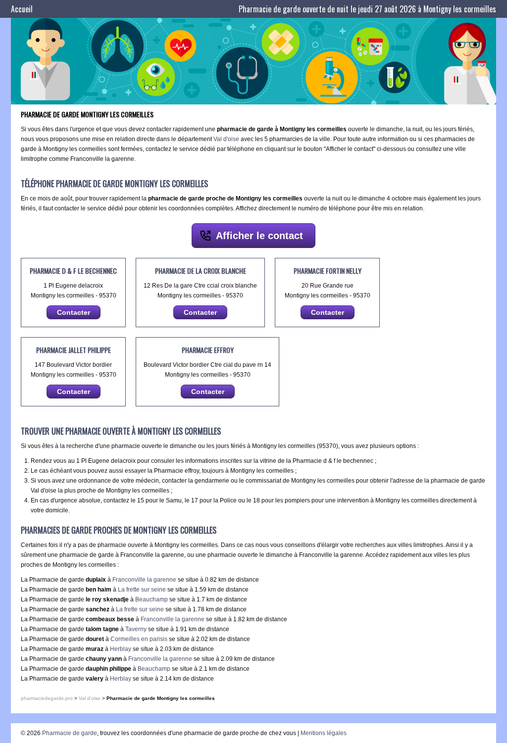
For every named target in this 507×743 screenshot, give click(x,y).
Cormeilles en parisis (138, 639)
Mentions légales (324, 733)
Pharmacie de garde (69, 733)
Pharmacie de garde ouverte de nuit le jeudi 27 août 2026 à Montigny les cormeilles (367, 9)
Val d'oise (226, 139)
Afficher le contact (259, 235)
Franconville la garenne (144, 579)
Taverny (136, 629)
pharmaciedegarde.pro (47, 698)
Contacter (73, 312)
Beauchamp (151, 599)
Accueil (22, 9)
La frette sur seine (142, 589)
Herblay (120, 648)
